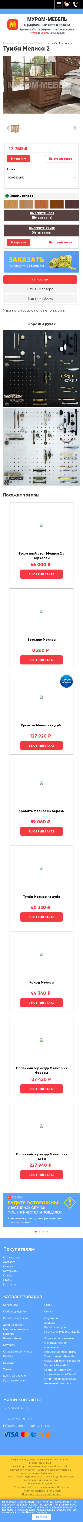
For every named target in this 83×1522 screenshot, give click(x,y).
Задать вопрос (21, 196)
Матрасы (9, 1345)
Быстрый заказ (60, 158)
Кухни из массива (14, 1376)
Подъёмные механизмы (60, 1352)
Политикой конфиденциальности (55, 1507)
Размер (12, 169)
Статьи (7, 1280)
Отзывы (8, 1275)
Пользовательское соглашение (41, 1494)
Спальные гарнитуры (17, 1351)
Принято (41, 1516)
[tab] (40, 279)
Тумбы (7, 1369)
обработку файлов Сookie (19, 1504)
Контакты (9, 1284)
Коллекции (25, 43)
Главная (8, 43)
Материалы (11, 1271)
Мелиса (41, 43)
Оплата (8, 1266)
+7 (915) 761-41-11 (15, 1408)
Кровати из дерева (15, 1318)
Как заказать (11, 1257)
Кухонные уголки (14, 1380)
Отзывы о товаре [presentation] (40, 289)
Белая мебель (12, 1338)
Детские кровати (14, 1325)
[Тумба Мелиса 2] (41, 85)
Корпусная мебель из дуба (62, 1331)
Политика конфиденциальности (42, 1490)
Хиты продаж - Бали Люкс (61, 1356)
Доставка (9, 1262)
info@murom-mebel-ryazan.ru (27, 1426)
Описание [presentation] (40, 279)
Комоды (8, 1363)
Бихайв (64, 1487)
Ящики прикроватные (59, 1338)
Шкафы (8, 1356)
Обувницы (51, 1318)
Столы (48, 1305)
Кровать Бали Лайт (56, 1365)
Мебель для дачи (14, 1311)
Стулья (48, 1311)
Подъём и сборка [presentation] (40, 298)
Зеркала (49, 1322)
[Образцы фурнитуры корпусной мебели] (41, 369)
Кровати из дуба (55, 1327)
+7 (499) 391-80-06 (17, 1419)
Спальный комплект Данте (62, 1361)
